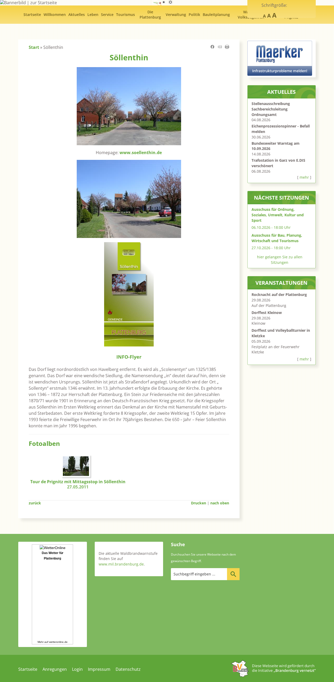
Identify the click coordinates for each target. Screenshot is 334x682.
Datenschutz (128, 669)
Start (34, 47)
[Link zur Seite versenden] (220, 47)
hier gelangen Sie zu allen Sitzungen (279, 259)
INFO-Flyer (128, 356)
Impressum (99, 669)
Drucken (198, 502)
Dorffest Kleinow (267, 312)
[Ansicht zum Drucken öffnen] (227, 47)
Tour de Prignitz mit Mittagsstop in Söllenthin (78, 484)
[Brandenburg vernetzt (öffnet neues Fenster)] (273, 675)
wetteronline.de (58, 641)
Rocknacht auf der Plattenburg (279, 294)
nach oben (219, 502)
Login (77, 669)
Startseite (27, 669)
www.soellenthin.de (141, 152)
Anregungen (55, 669)
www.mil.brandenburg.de (121, 564)
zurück (35, 502)
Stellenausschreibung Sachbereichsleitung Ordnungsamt (271, 109)
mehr (304, 177)
